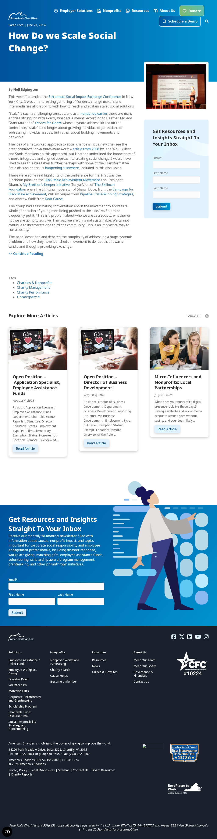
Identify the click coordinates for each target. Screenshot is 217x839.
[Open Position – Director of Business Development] (108, 348)
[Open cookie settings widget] (7, 832)
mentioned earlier (93, 113)
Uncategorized (28, 297)
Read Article (27, 448)
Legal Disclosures (43, 770)
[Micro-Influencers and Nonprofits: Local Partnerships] (179, 348)
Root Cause (54, 198)
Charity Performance (33, 292)
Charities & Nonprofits (34, 282)
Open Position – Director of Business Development (105, 382)
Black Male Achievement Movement (72, 180)
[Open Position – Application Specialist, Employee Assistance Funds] (37, 348)
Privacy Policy (17, 770)
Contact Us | (82, 770)
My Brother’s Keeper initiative (46, 184)
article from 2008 (86, 149)
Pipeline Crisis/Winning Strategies (106, 194)
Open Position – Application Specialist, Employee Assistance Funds (36, 385)
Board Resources (103, 770)
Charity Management (33, 287)
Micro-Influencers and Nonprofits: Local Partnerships (178, 382)
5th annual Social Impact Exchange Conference (85, 96)
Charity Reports (22, 774)
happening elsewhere (62, 167)
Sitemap (64, 770)
